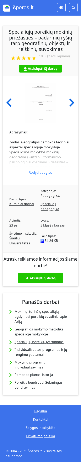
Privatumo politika (40, 436)
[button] (9, 103)
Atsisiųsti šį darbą (43, 68)
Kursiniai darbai (21, 204)
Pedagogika (49, 195)
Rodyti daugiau (40, 172)
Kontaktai (40, 419)
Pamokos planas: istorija (34, 374)
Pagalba (40, 411)
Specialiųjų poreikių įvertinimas (39, 342)
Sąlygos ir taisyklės (40, 427)
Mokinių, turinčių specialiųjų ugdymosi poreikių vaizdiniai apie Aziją (41, 316)
